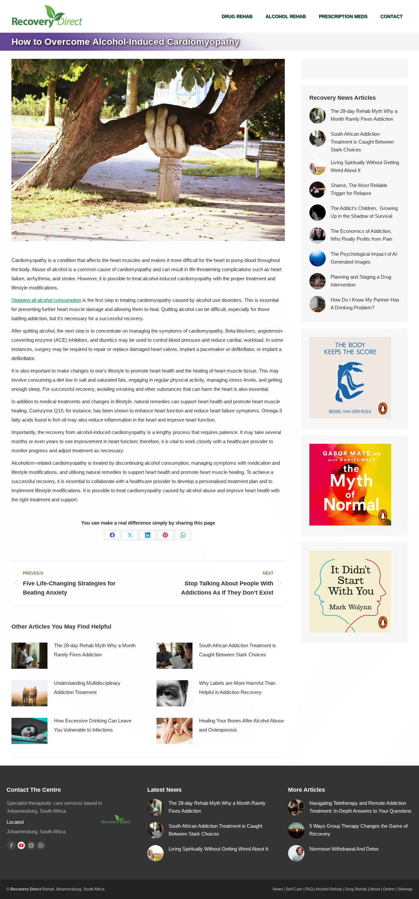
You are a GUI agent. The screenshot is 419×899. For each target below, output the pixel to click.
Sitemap (405, 889)
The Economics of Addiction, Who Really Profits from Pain (362, 235)
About (375, 889)
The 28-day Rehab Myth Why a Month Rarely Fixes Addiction (95, 650)
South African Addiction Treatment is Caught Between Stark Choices (237, 650)
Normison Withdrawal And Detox (344, 849)
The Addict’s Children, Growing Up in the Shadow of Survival (364, 212)
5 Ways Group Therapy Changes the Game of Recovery (358, 830)
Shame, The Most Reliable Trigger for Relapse (359, 189)
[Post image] (29, 656)
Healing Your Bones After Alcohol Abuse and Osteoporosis (241, 725)
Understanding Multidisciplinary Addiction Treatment (87, 687)
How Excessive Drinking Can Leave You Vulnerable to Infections (92, 725)
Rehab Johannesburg (61, 889)
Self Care (294, 889)
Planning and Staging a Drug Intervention (361, 280)
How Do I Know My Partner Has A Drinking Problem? (365, 303)
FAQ (309, 889)
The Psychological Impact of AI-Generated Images (364, 258)
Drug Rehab (356, 889)
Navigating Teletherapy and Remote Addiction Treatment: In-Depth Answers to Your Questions (360, 807)
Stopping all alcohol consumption (46, 300)
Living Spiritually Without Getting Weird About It (365, 166)
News (278, 889)
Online (389, 889)
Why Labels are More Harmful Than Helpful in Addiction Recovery (237, 687)
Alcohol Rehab (329, 889)
